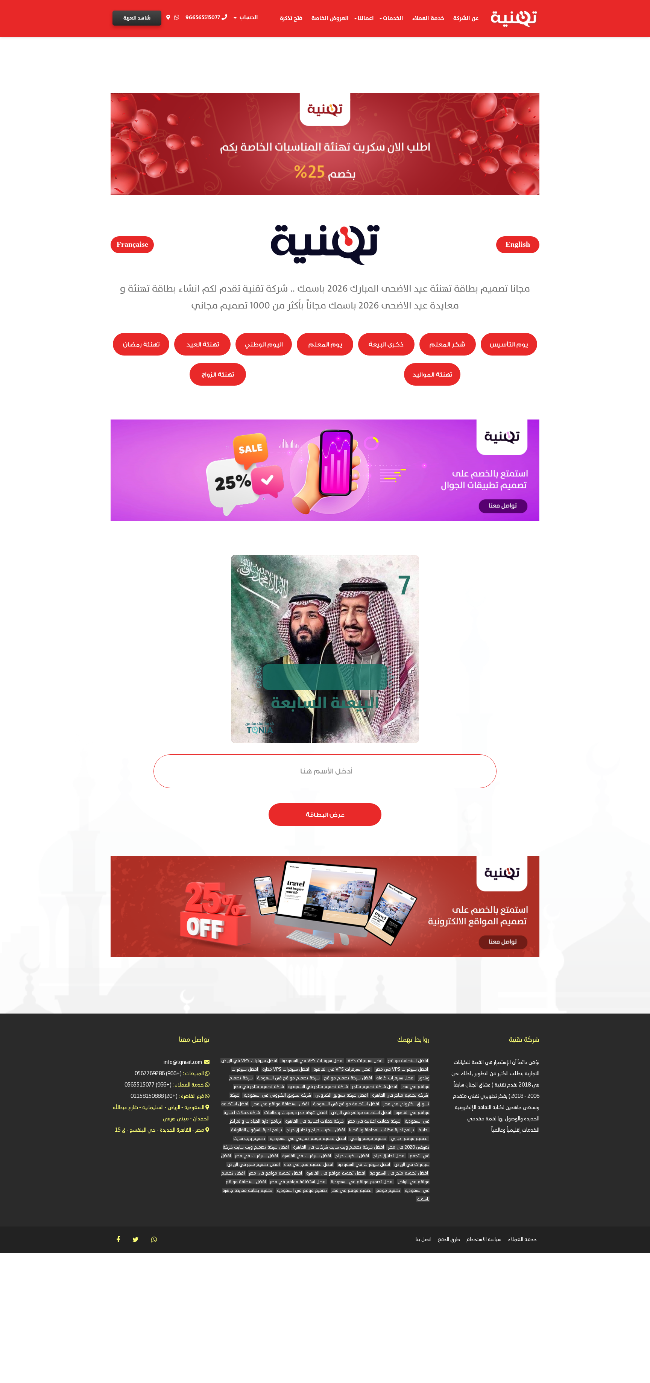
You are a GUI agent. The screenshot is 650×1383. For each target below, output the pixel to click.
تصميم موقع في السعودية (302, 1190)
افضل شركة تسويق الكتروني (341, 1095)
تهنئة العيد (202, 344)
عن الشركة (465, 18)
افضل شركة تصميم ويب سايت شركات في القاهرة (338, 1147)
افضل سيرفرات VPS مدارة (285, 1069)
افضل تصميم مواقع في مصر (275, 1173)
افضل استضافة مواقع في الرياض (360, 1113)
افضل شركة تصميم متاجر (374, 1087)
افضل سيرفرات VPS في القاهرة (342, 1069)
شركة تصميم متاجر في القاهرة (399, 1095)
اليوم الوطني (264, 344)
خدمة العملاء (428, 18)
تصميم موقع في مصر (351, 1190)
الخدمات (393, 18)
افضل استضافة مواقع (408, 1061)
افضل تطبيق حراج (389, 1156)
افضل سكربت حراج (352, 1156)
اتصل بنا (423, 1239)
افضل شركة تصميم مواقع (347, 1078)
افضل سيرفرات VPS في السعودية (311, 1061)
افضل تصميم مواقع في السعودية (362, 1182)
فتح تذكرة (291, 18)
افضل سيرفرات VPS (365, 1061)
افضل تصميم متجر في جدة (308, 1165)
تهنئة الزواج (218, 374)
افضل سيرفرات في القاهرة (306, 1156)
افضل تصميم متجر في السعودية (398, 1173)
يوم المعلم (325, 344)
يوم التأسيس (509, 344)
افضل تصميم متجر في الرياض (253, 1165)
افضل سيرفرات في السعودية (363, 1165)
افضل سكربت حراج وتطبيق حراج (315, 1130)
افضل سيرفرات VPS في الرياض (249, 1061)
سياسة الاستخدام (483, 1239)
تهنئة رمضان (141, 344)
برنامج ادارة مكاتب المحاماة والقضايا (381, 1130)
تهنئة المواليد (432, 374)
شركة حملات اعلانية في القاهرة (314, 1121)
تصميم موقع (388, 1190)
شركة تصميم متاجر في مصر (259, 1087)
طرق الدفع (449, 1239)
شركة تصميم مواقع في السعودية (288, 1078)
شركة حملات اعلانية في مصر (374, 1121)
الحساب (247, 17)
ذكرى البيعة (386, 344)
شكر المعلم (447, 344)
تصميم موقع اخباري (409, 1139)
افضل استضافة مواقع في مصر (280, 1104)
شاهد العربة (136, 18)
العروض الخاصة (330, 18)
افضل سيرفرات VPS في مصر (401, 1069)
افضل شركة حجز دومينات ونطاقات (295, 1113)
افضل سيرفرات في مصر (256, 1156)
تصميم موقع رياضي (368, 1139)
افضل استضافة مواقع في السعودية (345, 1104)
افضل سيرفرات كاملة (395, 1078)
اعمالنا (366, 18)
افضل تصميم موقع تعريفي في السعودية (307, 1139)
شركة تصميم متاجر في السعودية (318, 1087)
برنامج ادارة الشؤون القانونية (256, 1130)
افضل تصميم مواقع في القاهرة (335, 1173)
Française (132, 244)
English (518, 244)
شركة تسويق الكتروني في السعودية (277, 1095)
